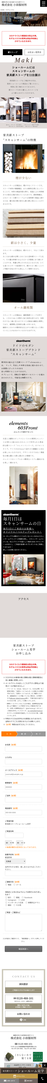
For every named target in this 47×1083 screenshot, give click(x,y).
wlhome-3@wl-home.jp (18, 698)
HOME (2, 10)
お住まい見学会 (34, 52)
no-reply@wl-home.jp (35, 711)
